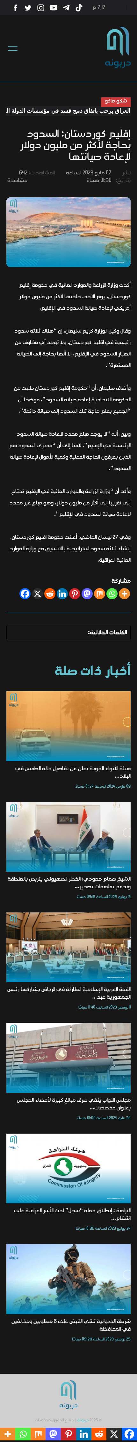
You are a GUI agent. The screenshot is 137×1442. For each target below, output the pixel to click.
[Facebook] (25, 593)
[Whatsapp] (112, 593)
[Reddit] (49, 593)
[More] (124, 593)
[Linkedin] (62, 593)
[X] (37, 593)
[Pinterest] (74, 593)
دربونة (83, 1420)
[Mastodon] (87, 593)
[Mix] (99, 593)
